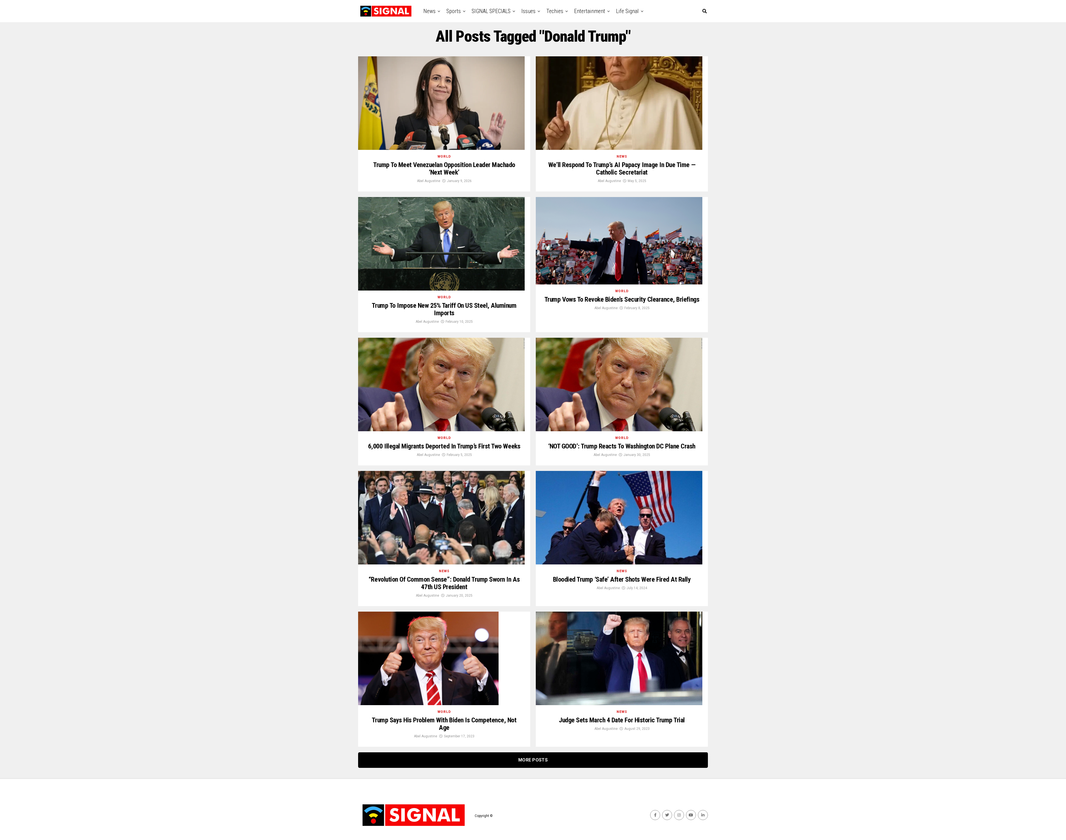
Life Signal (627, 11)
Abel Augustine (428, 181)
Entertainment (589, 11)
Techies (554, 11)
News (429, 11)
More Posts (533, 760)
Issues (528, 11)
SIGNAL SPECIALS (491, 11)
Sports (453, 11)
